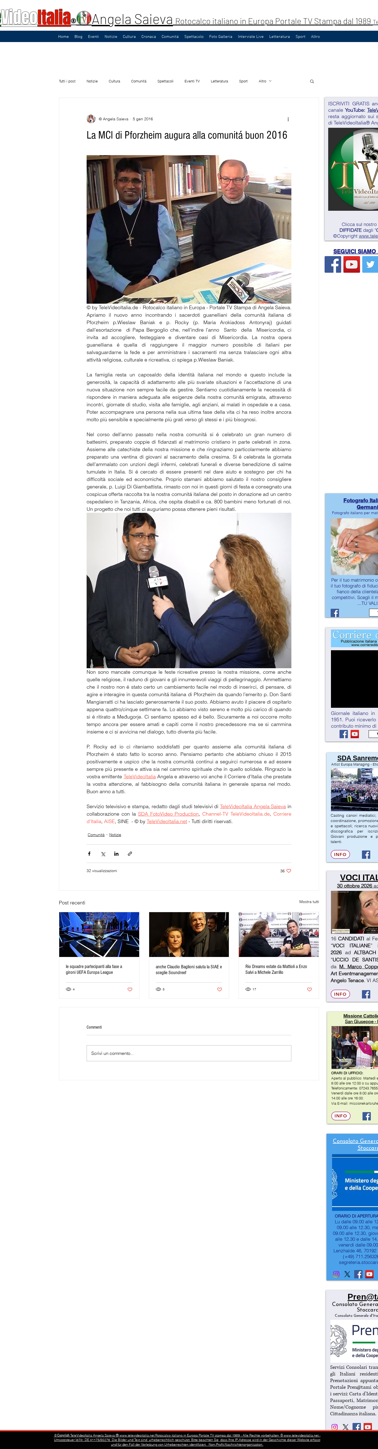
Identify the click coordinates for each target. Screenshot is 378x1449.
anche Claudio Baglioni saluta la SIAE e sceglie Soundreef (189, 969)
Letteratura (219, 81)
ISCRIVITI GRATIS (348, 103)
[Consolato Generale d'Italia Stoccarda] (336, 1274)
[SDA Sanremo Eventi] (366, 854)
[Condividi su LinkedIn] (116, 853)
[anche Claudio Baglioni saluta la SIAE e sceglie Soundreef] (189, 934)
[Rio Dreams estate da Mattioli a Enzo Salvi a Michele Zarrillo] (279, 934)
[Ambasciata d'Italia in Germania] (347, 1274)
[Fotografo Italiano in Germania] (335, 613)
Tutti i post (67, 81)
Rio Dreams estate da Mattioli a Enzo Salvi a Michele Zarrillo (276, 969)
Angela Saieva (132, 18)
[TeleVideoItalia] (333, 264)
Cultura (114, 81)
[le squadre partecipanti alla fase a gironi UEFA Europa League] (99, 934)
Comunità (138, 81)
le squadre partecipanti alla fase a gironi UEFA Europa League (94, 969)
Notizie (92, 81)
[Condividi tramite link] (130, 853)
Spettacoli (165, 81)
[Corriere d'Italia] (344, 734)
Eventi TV (192, 81)
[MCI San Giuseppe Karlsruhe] (367, 1116)
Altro (262, 81)
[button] (312, 81)
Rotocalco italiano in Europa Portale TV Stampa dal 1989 (274, 21)
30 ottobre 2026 (354, 886)
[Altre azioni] (288, 119)
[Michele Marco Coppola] (366, 994)
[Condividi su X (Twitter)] (102, 853)
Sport (243, 81)
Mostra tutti (309, 901)
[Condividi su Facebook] (89, 853)
